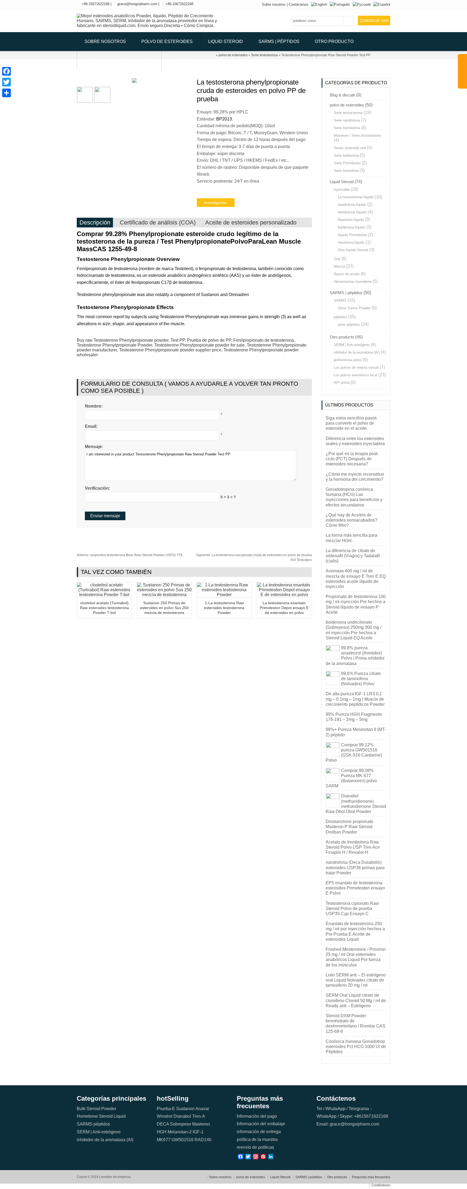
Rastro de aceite (346, 274)
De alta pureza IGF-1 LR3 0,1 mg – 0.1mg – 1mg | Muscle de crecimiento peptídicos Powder (355, 698)
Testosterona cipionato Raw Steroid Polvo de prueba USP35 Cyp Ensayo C (352, 908)
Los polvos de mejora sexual (356, 367)
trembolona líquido (352, 212)
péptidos (340, 317)
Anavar (202, 1108)
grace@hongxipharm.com (137, 4)
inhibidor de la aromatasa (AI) (357, 352)
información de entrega (259, 1131)
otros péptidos (349, 325)
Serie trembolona (347, 128)
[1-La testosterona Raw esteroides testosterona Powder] (224, 594)
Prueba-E (166, 1108)
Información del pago (257, 1116)
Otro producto (334, 41)
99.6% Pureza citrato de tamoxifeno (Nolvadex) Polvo (361, 678)
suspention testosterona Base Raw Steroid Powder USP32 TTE (130, 555)
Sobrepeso (180, 1124)
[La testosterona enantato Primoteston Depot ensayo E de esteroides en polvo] (284, 594)
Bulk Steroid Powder (96, 1108)
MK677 (164, 1139)
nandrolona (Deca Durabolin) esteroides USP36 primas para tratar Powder (355, 867)
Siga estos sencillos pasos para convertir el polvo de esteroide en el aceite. (351, 423)
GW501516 (183, 1139)
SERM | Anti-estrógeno (351, 345)
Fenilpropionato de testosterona (263, 340)
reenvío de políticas (255, 1147)
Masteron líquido (351, 220)
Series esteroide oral (350, 148)
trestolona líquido (351, 242)
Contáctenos (298, 4)
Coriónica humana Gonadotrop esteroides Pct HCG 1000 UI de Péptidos (356, 1046)
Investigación (215, 202)
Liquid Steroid (225, 41)
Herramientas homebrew (353, 282)
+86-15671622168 (95, 4)
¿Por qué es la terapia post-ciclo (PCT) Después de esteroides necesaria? (352, 458)
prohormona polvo (348, 360)
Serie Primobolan (347, 163)
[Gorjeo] (6, 82)
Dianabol (182, 1116)
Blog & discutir (342, 95)
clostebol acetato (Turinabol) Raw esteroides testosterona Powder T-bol (104, 608)
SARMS (340, 300)
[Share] (6, 93)
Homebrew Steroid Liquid (101, 1116)
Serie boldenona (346, 155)
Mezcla (339, 266)
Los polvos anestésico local (355, 375)
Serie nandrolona (347, 120)
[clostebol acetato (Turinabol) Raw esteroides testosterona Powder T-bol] (104, 594)
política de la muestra (257, 1139)
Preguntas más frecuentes (119, 60)
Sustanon (185, 1108)
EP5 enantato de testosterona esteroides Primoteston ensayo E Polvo (355, 888)
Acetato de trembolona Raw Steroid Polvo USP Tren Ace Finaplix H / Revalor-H (353, 847)
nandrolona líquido (352, 205)
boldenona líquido (351, 227)
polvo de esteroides (167, 41)
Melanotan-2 (180, 1132)
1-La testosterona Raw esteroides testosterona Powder (224, 608)
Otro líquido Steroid (353, 250)
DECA (163, 1124)
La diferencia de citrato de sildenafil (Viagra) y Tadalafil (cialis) (353, 555)
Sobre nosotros (274, 4)
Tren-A (198, 1116)
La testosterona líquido (355, 197)
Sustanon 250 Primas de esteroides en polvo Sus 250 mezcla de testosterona (164, 608)
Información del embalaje (261, 1123)
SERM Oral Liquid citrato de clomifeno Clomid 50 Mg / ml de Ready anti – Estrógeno (356, 1000)
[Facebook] (6, 71)
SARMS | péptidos (278, 41)
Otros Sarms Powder (354, 308)
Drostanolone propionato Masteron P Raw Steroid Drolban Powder (349, 826)
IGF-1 (198, 1132)
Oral (337, 259)
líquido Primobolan (352, 235)
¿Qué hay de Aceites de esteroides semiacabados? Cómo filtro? (351, 520)
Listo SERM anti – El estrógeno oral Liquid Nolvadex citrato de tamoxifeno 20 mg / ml (356, 980)
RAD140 (203, 1139)
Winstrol (164, 1116)
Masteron (201, 1124)
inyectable (342, 189)
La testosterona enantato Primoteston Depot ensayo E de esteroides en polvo (284, 608)
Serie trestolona (346, 171)
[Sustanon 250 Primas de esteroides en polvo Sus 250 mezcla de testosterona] (164, 594)
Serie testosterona (348, 113)
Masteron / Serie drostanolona (357, 135)
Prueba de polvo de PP (209, 340)
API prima (341, 383)
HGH (161, 1132)
